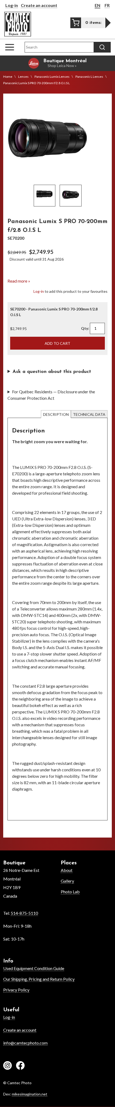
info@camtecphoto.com (25, 1042)
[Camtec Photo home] (17, 24)
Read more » (18, 280)
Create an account (39, 5)
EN (97, 5)
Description (56, 414)
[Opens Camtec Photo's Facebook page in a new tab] (20, 1066)
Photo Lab (70, 891)
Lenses (23, 77)
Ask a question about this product (52, 371)
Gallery (67, 880)
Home (7, 77)
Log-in (11, 5)
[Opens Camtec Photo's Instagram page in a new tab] (7, 1066)
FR (107, 5)
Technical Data (89, 414)
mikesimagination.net (29, 1094)
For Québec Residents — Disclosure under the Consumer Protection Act (51, 395)
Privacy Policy (16, 989)
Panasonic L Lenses (89, 77)
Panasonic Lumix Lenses (52, 77)
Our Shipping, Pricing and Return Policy (39, 979)
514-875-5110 (24, 913)
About (66, 870)
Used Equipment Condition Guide (33, 968)
